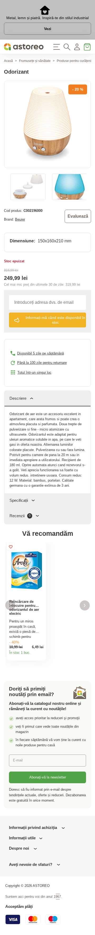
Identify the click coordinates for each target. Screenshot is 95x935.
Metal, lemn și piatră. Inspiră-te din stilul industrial (47, 18)
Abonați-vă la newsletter (47, 777)
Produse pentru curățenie (75, 61)
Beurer (20, 219)
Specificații (19, 500)
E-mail (18, 760)
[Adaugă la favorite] (11, 546)
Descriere (18, 398)
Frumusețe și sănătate (35, 61)
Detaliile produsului (40, 654)
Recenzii (20, 515)
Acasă (8, 61)
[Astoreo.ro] (24, 47)
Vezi (47, 29)
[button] (10, 605)
